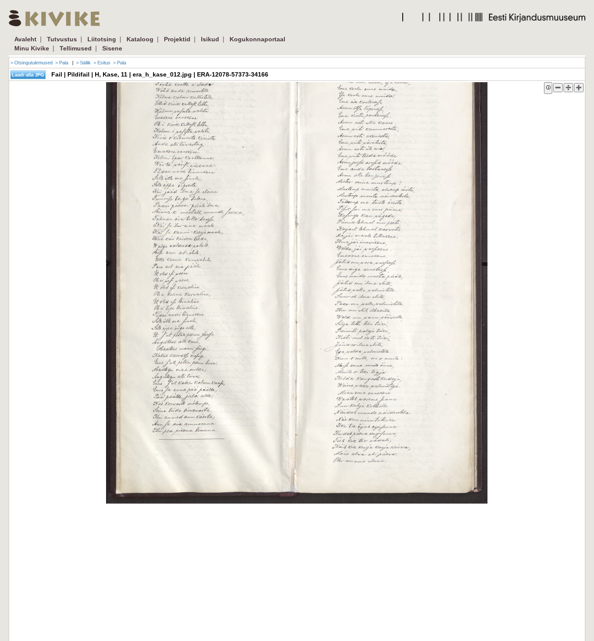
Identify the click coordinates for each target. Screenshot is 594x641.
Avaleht (25, 39)
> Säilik (83, 62)
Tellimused (76, 48)
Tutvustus (62, 39)
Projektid (177, 39)
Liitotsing (101, 39)
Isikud (210, 39)
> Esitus (101, 62)
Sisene (112, 48)
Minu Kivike (31, 48)
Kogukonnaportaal (257, 39)
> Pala (61, 62)
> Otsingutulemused (31, 62)
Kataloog (140, 39)
